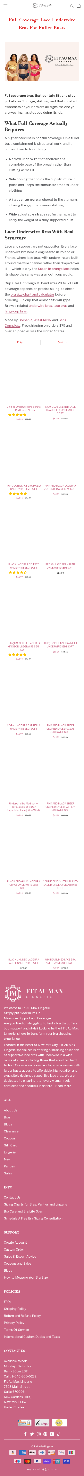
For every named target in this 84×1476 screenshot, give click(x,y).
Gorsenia (25, 320)
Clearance (11, 1131)
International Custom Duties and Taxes (32, 1337)
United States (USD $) (40, 1469)
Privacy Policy (14, 1323)
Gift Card (10, 1145)
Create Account (15, 1242)
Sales (8, 1173)
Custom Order (14, 1249)
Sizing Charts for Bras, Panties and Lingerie (35, 1204)
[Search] (72, 5)
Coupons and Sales (17, 1263)
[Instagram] (39, 1433)
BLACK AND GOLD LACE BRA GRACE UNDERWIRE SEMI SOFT (23, 885)
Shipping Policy (15, 1309)
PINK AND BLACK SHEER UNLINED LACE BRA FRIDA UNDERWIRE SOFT (60, 807)
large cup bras (16, 311)
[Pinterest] (45, 1433)
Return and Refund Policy (22, 1316)
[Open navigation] (5, 6)
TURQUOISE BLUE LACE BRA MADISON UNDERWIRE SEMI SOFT (23, 646)
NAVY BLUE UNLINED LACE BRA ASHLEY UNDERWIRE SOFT (60, 410)
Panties (9, 1166)
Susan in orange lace (54, 268)
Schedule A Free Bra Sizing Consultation (33, 1218)
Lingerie (10, 1152)
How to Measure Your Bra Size (26, 1277)
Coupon (9, 1138)
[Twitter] (32, 1433)
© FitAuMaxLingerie (42, 1446)
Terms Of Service (16, 1330)
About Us (10, 1110)
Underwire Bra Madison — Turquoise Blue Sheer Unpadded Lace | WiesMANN (23, 807)
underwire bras (40, 305)
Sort (61, 342)
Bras (7, 1117)
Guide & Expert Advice (20, 1256)
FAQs (7, 1302)
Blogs (8, 1124)
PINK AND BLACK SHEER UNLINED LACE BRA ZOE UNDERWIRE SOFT (60, 729)
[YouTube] (52, 1433)
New (7, 1159)
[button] (17, 414)
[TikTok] (59, 1433)
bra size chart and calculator (32, 294)
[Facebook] (25, 1433)
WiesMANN (42, 320)
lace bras (60, 305)
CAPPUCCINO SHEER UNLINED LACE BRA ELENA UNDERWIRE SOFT (60, 885)
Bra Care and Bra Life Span (23, 1211)
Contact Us (12, 1197)
